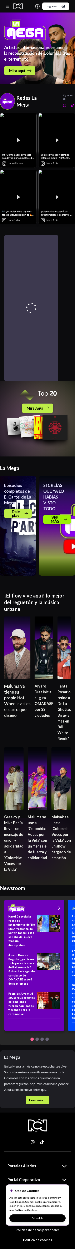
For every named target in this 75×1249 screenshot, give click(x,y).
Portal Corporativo (24, 1179)
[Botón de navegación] (32, 1039)
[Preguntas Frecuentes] (37, 6)
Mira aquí (17, 70)
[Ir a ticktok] (33, 1142)
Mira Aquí (35, 408)
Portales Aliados (22, 1166)
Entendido (37, 1218)
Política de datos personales (38, 1230)
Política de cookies (37, 1240)
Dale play (16, 513)
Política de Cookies (26, 1209)
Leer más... (37, 1100)
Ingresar (52, 6)
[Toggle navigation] (7, 6)
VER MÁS (55, 519)
